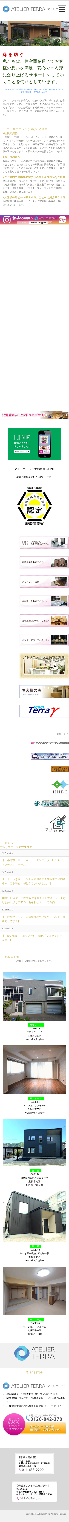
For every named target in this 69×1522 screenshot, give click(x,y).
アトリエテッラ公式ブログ (16, 847)
